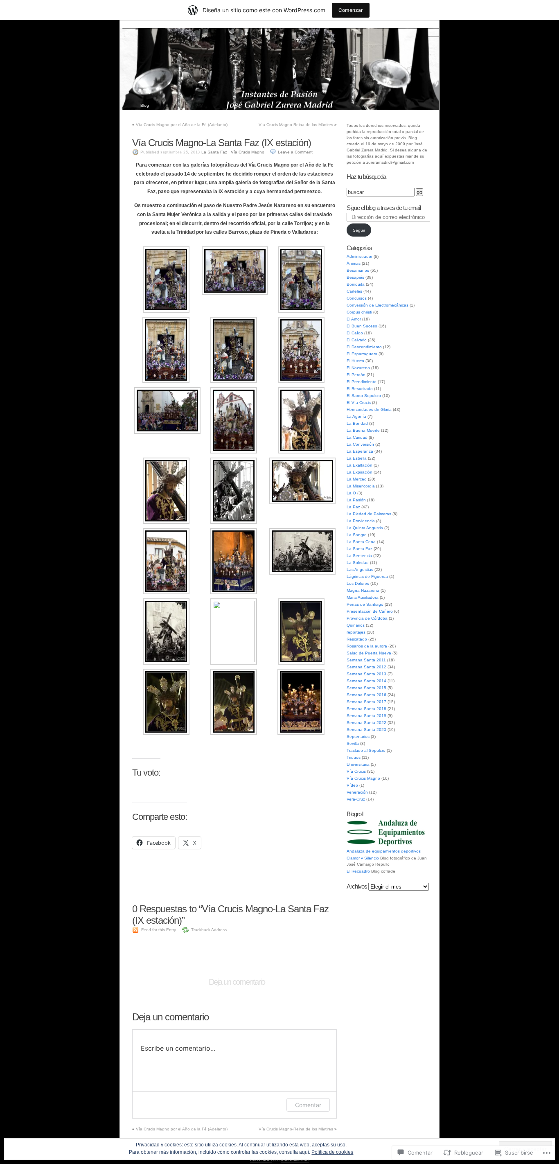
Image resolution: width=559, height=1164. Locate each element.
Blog (144, 105)
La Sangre (357, 534)
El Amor (354, 319)
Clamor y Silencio (363, 858)
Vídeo (352, 785)
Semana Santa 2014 (366, 681)
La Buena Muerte (363, 430)
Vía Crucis (356, 771)
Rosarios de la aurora (367, 646)
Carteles (354, 291)
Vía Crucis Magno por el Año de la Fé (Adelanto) (182, 124)
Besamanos (358, 270)
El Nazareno (358, 367)
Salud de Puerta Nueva (369, 653)
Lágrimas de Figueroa (367, 576)
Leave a (295, 152)
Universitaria (358, 764)
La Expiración (359, 472)
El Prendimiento (361, 381)
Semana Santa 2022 (366, 722)
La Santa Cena (361, 541)
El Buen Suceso (362, 326)
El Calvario (357, 340)
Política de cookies (332, 1152)
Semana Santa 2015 (366, 688)
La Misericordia (361, 486)
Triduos (354, 757)
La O (351, 493)
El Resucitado (360, 388)
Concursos (357, 298)
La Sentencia (359, 555)
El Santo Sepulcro (364, 395)
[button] (166, 279)
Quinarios (356, 625)
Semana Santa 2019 (366, 715)
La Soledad (358, 562)
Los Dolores (358, 583)
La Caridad (357, 437)
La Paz (353, 507)
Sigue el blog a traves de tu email (384, 207)
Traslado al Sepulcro (366, 750)
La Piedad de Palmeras (369, 514)
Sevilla (353, 743)
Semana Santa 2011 (366, 660)
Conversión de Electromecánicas (377, 305)
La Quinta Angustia (365, 528)
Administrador (359, 256)
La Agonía (356, 416)
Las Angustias (360, 569)
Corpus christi (359, 312)
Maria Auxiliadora (363, 597)
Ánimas (354, 263)
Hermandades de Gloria (369, 409)
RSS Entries (261, 1160)
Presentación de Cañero (370, 611)
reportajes (356, 632)
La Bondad (357, 423)
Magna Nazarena (363, 590)
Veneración (357, 792)
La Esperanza (360, 451)
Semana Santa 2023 (366, 729)
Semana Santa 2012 (366, 667)
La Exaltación (359, 465)
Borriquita (356, 284)
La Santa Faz (214, 152)
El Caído (355, 333)
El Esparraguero (362, 354)
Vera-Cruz (356, 799)
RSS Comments (295, 1160)
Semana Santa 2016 (366, 695)
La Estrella (357, 458)
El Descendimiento (364, 347)
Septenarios (358, 736)
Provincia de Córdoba (367, 618)
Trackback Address (209, 929)
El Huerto (355, 361)
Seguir (359, 230)
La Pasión (356, 500)
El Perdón (356, 374)
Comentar (308, 1104)
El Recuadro (358, 871)
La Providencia (361, 521)
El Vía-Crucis (359, 402)
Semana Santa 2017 (366, 701)
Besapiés (355, 277)
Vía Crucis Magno (247, 152)
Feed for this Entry (158, 929)
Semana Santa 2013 (366, 674)
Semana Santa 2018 (366, 708)
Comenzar (350, 10)
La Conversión (360, 444)
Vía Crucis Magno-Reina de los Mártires (296, 124)
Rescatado (357, 639)
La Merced (357, 479)
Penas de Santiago (365, 604)
